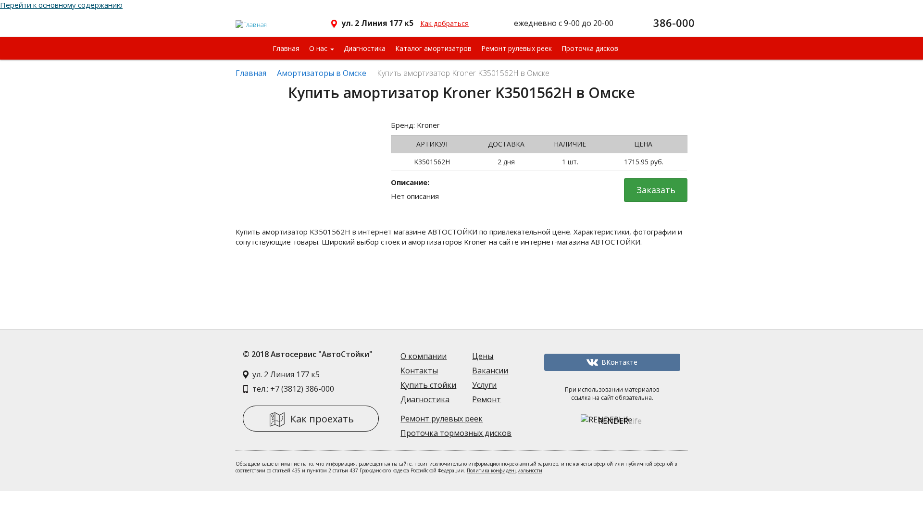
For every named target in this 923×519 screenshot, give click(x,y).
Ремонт (486, 399)
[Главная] (252, 20)
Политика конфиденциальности (504, 470)
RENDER (620, 421)
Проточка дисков (589, 48)
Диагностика (365, 48)
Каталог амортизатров (433, 48)
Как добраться (444, 23)
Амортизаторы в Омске (321, 73)
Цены (482, 356)
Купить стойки (428, 385)
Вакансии (490, 370)
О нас (319, 48)
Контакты (419, 370)
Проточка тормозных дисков (455, 433)
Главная (286, 48)
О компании (423, 356)
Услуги (484, 385)
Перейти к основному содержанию (61, 5)
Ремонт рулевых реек (516, 48)
